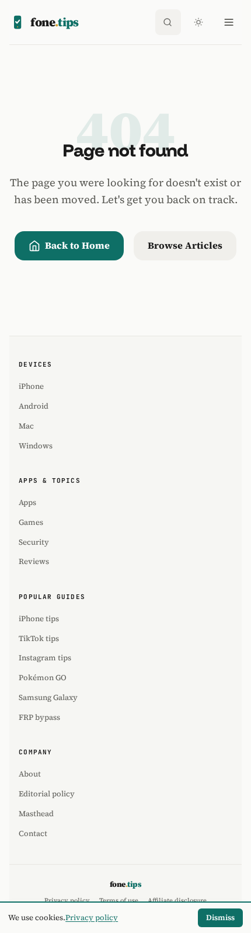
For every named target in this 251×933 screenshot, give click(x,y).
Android (33, 406)
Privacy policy (91, 917)
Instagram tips (45, 657)
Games (31, 522)
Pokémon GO (43, 677)
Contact (33, 833)
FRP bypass (39, 717)
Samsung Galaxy (48, 697)
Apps (27, 502)
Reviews (34, 561)
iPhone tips (39, 618)
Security (34, 542)
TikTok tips (39, 638)
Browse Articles (185, 245)
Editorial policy (47, 793)
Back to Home (77, 245)
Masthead (36, 813)
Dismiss (220, 917)
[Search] (168, 22)
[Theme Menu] (198, 22)
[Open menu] (229, 22)
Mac (26, 425)
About (30, 773)
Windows (36, 445)
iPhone (31, 386)
